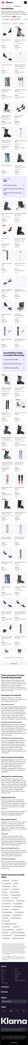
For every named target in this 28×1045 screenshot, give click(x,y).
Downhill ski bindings (6, 759)
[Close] (26, 1033)
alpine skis (14, 707)
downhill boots (13, 740)
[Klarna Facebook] (4, 1011)
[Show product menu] (25, 9)
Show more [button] (14, 663)
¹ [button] (4, 47)
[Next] (24, 19)
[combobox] (22, 24)
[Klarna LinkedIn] (11, 1011)
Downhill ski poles (6, 724)
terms (9, 956)
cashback (3, 829)
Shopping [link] (8, 6)
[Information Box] (10, 24)
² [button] (19, 72)
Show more (24, 14)
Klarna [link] (2, 6)
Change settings (14, 1042)
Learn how (19, 16)
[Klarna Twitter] (17, 1011)
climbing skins (16, 780)
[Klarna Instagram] (24, 1011)
